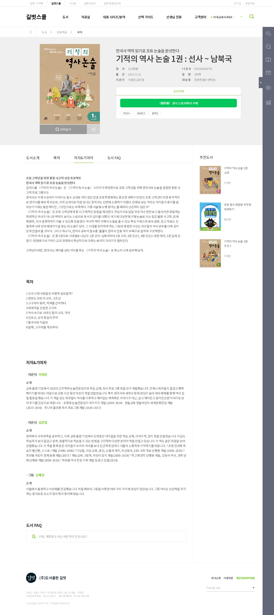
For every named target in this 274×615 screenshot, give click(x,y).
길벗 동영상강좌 (112, 3)
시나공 (72, 3)
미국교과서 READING (223, 17)
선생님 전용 (174, 16)
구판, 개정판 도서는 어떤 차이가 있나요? (63, 536)
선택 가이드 (145, 16)
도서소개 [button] (32, 157)
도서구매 (179, 91)
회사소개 (216, 578)
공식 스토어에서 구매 (179, 103)
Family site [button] (213, 588)
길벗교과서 (90, 3)
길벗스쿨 (56, 3)
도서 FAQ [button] (114, 157)
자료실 (85, 16)
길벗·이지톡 (36, 3)
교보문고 (141, 113)
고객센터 (200, 16)
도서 (65, 16)
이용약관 (228, 578)
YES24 (126, 113)
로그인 (237, 3)
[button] (93, 129)
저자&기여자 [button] (83, 157)
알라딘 (155, 113)
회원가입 (250, 3)
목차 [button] (56, 157)
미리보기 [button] (65, 129)
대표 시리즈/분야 (114, 16)
